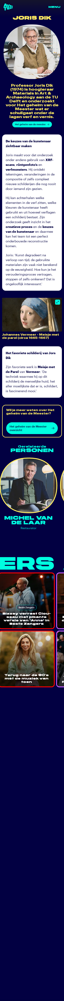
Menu (54, 7)
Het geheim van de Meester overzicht (28, 428)
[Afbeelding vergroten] (57, 302)
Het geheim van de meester (30, 124)
